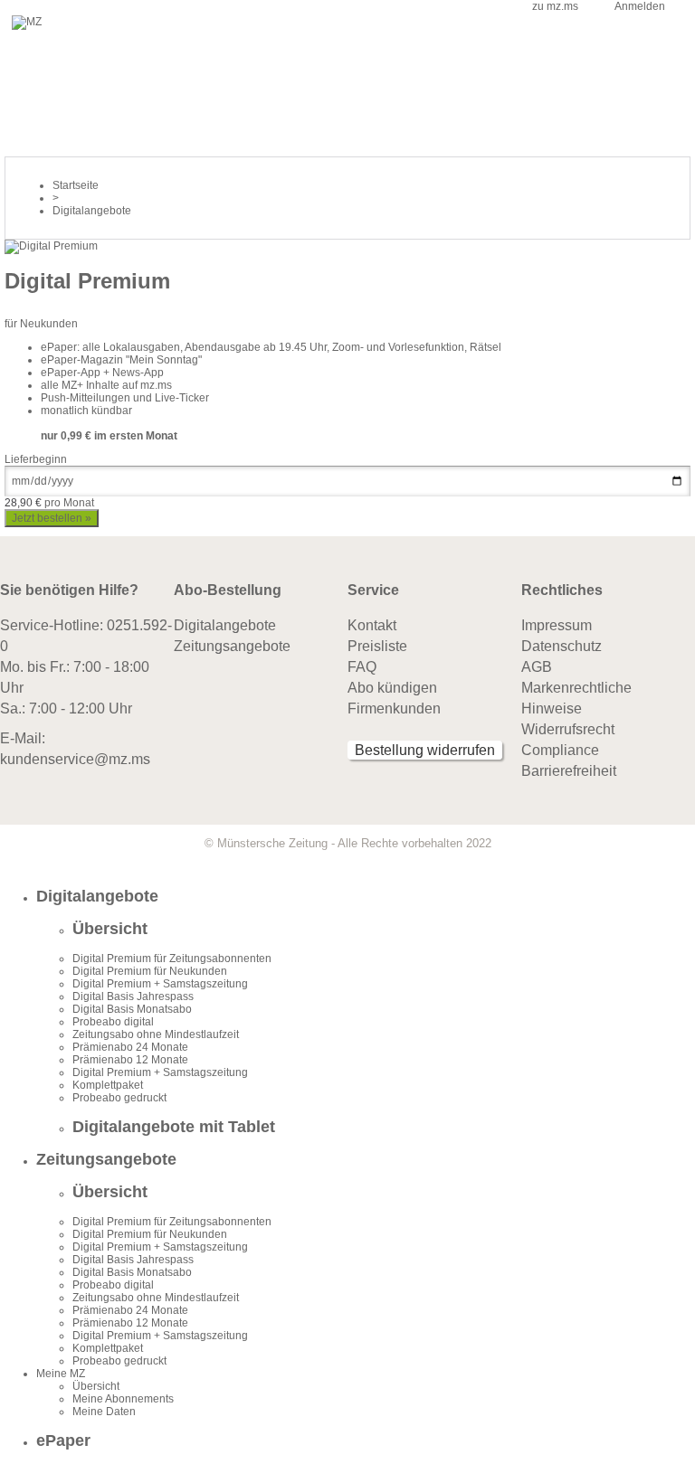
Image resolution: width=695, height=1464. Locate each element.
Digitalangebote (225, 625)
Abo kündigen (392, 687)
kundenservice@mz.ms (75, 759)
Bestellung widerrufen (425, 750)
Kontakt (372, 625)
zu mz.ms (555, 6)
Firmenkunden (394, 708)
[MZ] (27, 21)
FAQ (362, 667)
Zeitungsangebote (232, 646)
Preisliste (377, 646)
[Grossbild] (51, 246)
